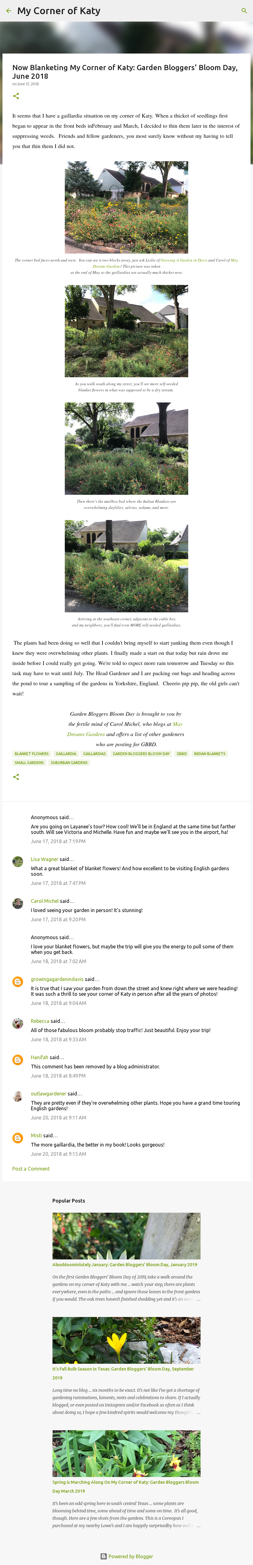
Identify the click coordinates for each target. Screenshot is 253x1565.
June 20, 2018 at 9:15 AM (58, 1154)
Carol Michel (45, 901)
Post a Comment (31, 1168)
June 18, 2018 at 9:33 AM (58, 1039)
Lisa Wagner (44, 859)
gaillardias (94, 754)
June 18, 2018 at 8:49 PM (58, 1076)
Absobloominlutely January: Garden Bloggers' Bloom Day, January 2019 (124, 1264)
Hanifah (39, 1057)
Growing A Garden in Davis (184, 260)
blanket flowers (32, 754)
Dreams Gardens (86, 734)
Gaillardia (66, 754)
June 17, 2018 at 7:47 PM (58, 883)
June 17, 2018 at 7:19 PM (58, 841)
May (179, 723)
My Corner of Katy (59, 10)
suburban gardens (69, 763)
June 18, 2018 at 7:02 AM (58, 961)
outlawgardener (48, 1093)
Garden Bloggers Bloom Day (141, 754)
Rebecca (40, 1021)
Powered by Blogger (130, 1556)
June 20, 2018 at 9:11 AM (58, 1117)
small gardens (29, 763)
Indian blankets (210, 754)
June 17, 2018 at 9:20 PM (58, 919)
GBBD (182, 754)
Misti (36, 1135)
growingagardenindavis (57, 979)
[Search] (109, 10)
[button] (16, 96)
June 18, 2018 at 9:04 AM (58, 1003)
